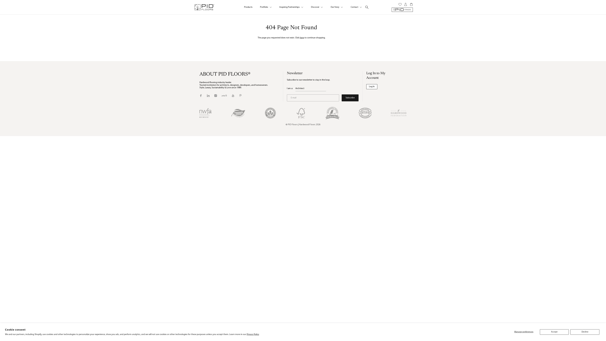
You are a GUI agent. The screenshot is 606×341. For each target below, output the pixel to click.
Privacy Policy (253, 334)
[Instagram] (215, 95)
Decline (585, 332)
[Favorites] (400, 4)
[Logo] (204, 7)
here (302, 38)
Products (248, 7)
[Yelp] (224, 95)
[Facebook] (200, 95)
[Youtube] (233, 95)
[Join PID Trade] (402, 10)
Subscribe (350, 98)
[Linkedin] (208, 95)
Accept (554, 332)
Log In (372, 86)
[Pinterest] (240, 95)
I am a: (290, 88)
